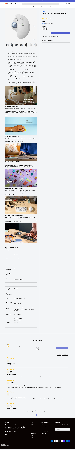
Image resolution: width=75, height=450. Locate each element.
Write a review (62, 348)
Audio (34, 6)
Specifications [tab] (15, 51)
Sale (48, 6)
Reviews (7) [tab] (21, 51)
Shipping (43, 23)
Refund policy (44, 424)
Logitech (43, 11)
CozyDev (9, 445)
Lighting (38, 6)
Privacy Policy (44, 429)
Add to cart (60, 32)
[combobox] (40, 4)
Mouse (30, 6)
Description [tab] (7, 51)
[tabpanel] (21, 191)
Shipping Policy (44, 426)
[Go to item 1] (37, 348)
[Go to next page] (40, 415)
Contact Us (43, 433)
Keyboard (25, 6)
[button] (69, 4)
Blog (51, 6)
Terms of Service (44, 431)
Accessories (43, 6)
